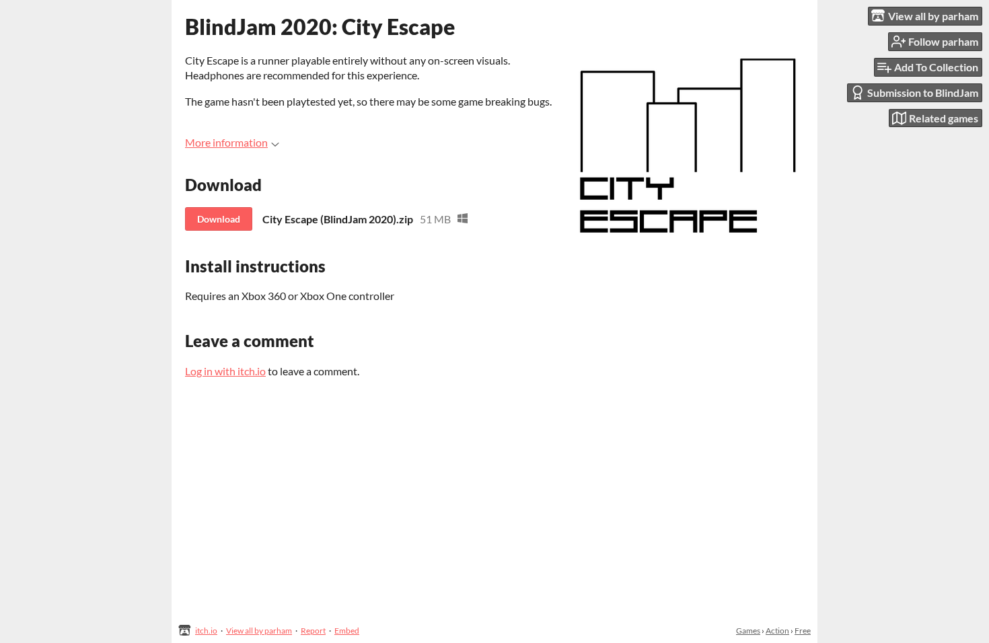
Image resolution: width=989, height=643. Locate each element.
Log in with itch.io (225, 371)
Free (803, 631)
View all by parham (259, 631)
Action (777, 631)
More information (226, 142)
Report (313, 631)
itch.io (206, 631)
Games (748, 631)
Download (218, 219)
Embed (346, 631)
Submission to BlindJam (922, 92)
